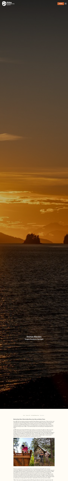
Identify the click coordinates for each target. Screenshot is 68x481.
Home (24, 415)
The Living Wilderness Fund (35, 415)
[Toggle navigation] (65, 3)
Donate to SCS (28, 415)
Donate (61, 3)
